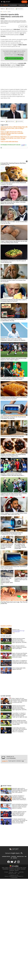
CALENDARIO (13, 5)
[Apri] (1, 1)
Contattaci (13, 856)
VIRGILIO (6, 867)
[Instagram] (18, 862)
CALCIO (4, 11)
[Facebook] (8, 862)
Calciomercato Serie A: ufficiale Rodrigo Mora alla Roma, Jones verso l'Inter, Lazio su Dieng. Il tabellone (14, 128)
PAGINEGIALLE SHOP (19, 867)
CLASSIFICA (22, 5)
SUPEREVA (17, 870)
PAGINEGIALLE (11, 867)
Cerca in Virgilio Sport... (13, 853)
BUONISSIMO (11, 870)
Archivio (15, 857)
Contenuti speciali (6, 856)
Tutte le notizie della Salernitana (9, 141)
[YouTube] (12, 862)
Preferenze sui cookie (12, 873)
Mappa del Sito (20, 856)
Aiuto (18, 873)
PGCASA (24, 867)
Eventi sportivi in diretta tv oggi (16, 761)
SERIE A (9, 11)
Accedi (24, 1)
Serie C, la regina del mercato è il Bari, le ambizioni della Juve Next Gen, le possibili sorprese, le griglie (12, 133)
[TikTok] (15, 862)
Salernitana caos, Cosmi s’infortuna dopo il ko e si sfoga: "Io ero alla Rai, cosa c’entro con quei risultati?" (13, 138)
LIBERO (3, 867)
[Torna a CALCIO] (1, 5)
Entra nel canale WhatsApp (14, 58)
